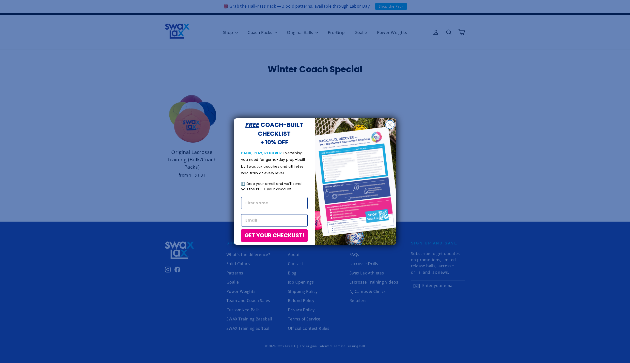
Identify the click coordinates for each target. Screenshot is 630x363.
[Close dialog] (390, 124)
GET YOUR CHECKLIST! (274, 235)
